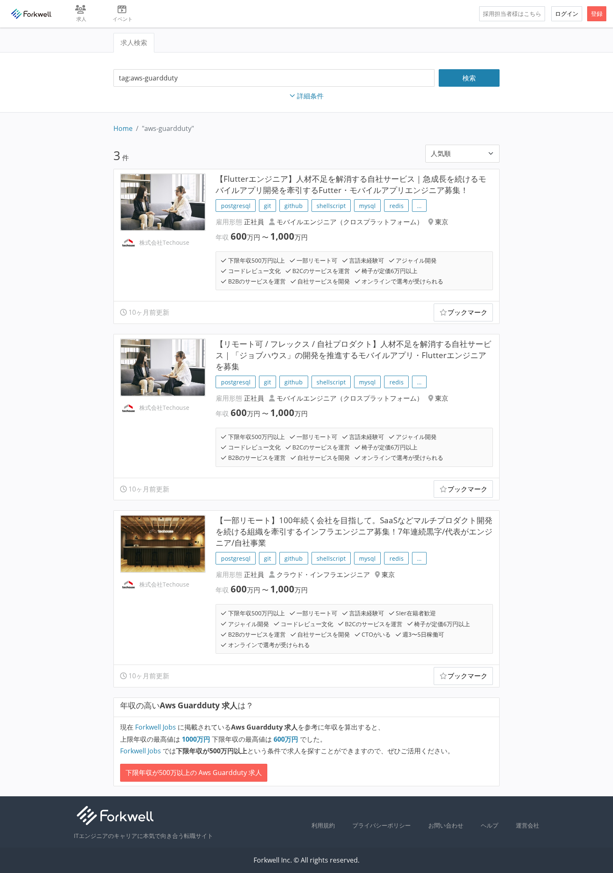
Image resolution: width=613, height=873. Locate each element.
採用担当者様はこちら (512, 14)
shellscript (331, 206)
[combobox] (274, 78)
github (293, 206)
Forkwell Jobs (155, 727)
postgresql (236, 206)
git (267, 206)
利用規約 (323, 825)
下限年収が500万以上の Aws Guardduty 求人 (194, 772)
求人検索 (134, 42)
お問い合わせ (445, 825)
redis (396, 206)
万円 (197, 739)
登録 (597, 14)
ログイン (566, 14)
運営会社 (527, 825)
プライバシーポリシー (381, 825)
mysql (367, 206)
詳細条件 (310, 95)
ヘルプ (489, 825)
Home (123, 128)
